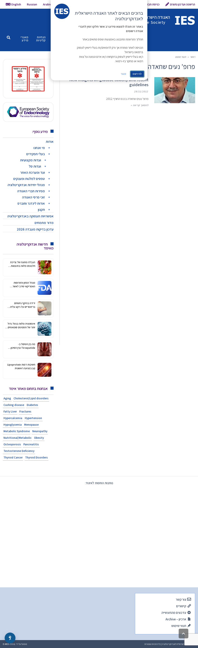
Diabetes (32, 405)
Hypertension (33, 418)
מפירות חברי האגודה (31, 191)
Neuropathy (39, 431)
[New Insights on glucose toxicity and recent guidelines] (174, 90)
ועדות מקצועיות (30, 160)
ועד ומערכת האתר (32, 172)
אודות (50, 141)
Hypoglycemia (12, 424)
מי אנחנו (39, 147)
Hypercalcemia (12, 418)
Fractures (25, 411)
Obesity (39, 438)
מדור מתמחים (44, 222)
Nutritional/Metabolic (17, 438)
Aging (7, 398)
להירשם (137, 73)
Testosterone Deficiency (18, 451)
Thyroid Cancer (13, 457)
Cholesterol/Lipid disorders (31, 398)
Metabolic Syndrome (16, 431)
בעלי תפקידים (35, 154)
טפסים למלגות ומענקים (29, 178)
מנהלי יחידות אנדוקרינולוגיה (26, 185)
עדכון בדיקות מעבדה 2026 (35, 229)
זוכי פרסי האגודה (33, 197)
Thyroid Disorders (36, 457)
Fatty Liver (10, 411)
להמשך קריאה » (139, 105)
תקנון (41, 209)
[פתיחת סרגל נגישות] (10, 638)
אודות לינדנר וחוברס (31, 203)
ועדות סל (35, 166)
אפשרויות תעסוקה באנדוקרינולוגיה (30, 216)
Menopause (31, 424)
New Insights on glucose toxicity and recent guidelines (108, 82)
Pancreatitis (31, 444)
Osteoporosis (12, 444)
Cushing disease (13, 405)
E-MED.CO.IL (9, 644)
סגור (123, 73)
